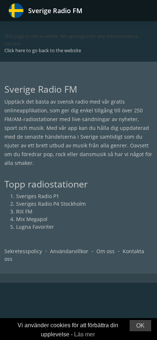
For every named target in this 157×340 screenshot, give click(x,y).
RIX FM (24, 211)
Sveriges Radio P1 (37, 196)
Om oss (105, 251)
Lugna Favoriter (35, 226)
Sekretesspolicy (23, 251)
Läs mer (84, 334)
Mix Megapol (31, 219)
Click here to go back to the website (42, 50)
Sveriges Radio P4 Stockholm (51, 203)
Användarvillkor (69, 251)
